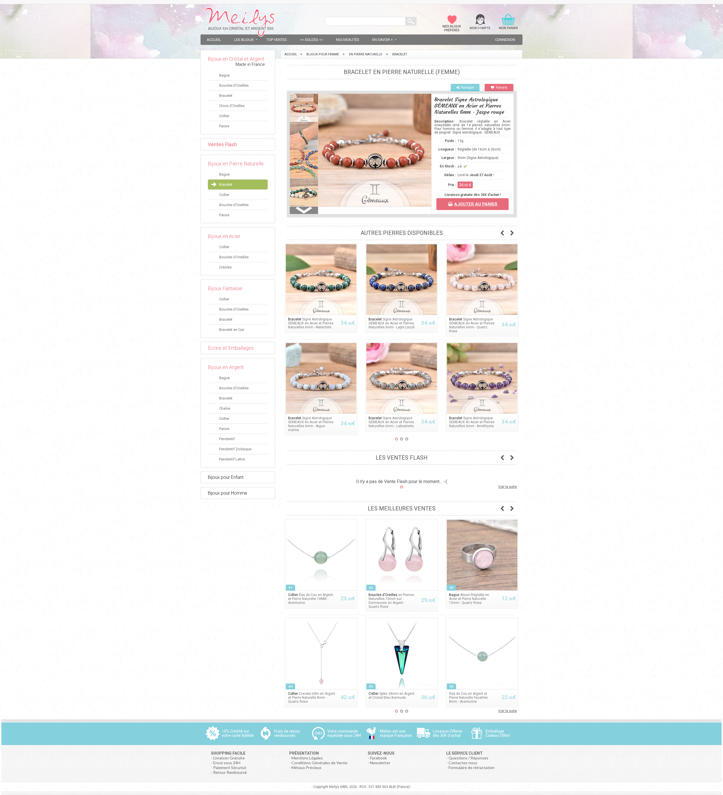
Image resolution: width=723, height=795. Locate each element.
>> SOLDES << (311, 40)
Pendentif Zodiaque (235, 449)
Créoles (225, 267)
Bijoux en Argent (226, 367)
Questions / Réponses (468, 757)
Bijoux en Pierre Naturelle (236, 164)
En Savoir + (382, 40)
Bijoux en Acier (224, 236)
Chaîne (224, 408)
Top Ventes (277, 40)
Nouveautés (347, 40)
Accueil (214, 40)
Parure (224, 126)
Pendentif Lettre (232, 459)
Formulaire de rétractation (471, 767)
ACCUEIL (291, 54)
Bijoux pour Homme (227, 493)
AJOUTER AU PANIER (475, 204)
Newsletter (380, 762)
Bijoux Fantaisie (225, 288)
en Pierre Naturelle (365, 54)
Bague (224, 75)
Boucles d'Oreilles (234, 85)
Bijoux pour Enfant (225, 477)
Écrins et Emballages (231, 348)
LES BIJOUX (244, 40)
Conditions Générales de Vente (319, 762)
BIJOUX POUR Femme (322, 54)
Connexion (505, 40)
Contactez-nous (462, 762)
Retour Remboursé (230, 772)
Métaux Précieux (306, 767)
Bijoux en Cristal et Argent (236, 59)
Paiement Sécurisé (229, 767)
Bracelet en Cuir (231, 329)
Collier (224, 116)
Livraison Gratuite (229, 757)
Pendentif (227, 439)
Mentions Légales (307, 757)
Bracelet (225, 95)
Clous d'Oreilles (232, 106)
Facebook (378, 757)
